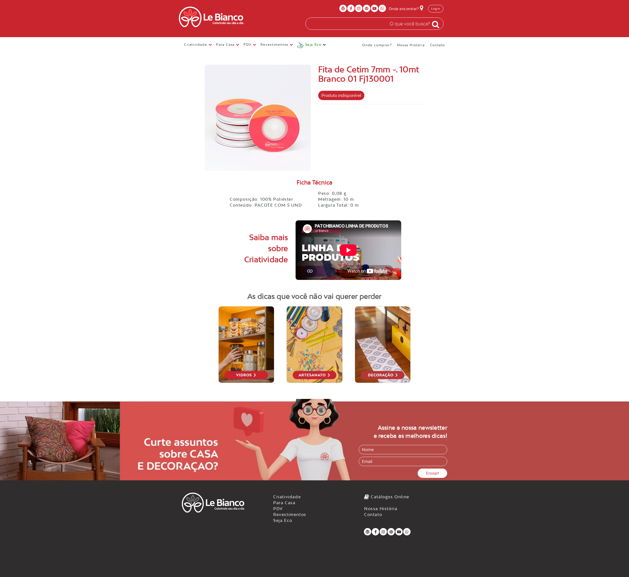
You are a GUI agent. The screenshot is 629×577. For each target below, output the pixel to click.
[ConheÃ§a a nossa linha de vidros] (246, 344)
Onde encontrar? (404, 9)
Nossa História (411, 45)
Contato (437, 45)
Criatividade (287, 496)
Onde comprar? (377, 45)
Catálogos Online (389, 496)
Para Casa (284, 502)
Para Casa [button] (226, 44)
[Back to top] (615, 563)
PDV (278, 508)
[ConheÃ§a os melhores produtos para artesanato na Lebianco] (314, 344)
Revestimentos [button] (275, 44)
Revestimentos (289, 514)
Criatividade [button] (196, 44)
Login (435, 8)
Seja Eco (282, 520)
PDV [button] (248, 44)
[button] (311, 45)
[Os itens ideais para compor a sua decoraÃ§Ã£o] (383, 344)
